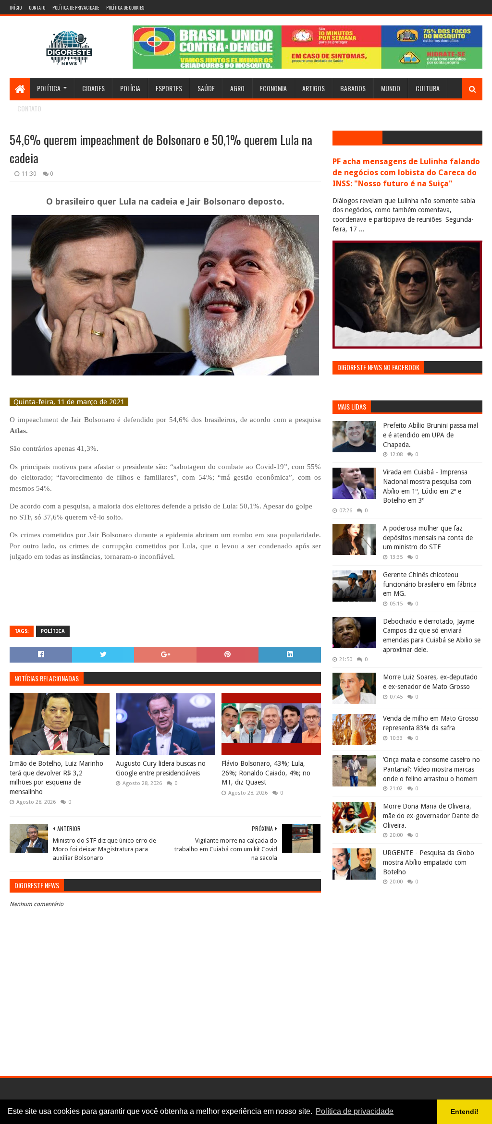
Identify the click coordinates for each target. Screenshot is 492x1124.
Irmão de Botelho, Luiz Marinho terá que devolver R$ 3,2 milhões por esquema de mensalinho (56, 778)
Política (49, 88)
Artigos (313, 88)
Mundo (390, 88)
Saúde (206, 88)
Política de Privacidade (75, 7)
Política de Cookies (125, 7)
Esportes (169, 88)
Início (16, 7)
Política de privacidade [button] (355, 1111)
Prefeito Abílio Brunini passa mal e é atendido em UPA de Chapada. (430, 435)
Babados (353, 88)
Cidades (93, 88)
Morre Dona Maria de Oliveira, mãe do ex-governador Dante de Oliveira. (431, 815)
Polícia (130, 88)
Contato (37, 7)
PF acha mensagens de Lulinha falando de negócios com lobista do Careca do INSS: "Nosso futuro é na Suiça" (406, 172)
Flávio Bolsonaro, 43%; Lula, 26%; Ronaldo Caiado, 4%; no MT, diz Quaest (265, 773)
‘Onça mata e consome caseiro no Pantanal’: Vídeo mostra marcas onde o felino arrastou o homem (431, 769)
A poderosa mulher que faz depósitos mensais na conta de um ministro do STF (428, 537)
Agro (237, 88)
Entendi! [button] (465, 1111)
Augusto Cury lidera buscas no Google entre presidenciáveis (161, 768)
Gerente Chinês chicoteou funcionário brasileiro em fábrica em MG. (430, 584)
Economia (273, 88)
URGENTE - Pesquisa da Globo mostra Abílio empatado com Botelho (428, 862)
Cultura (428, 88)
